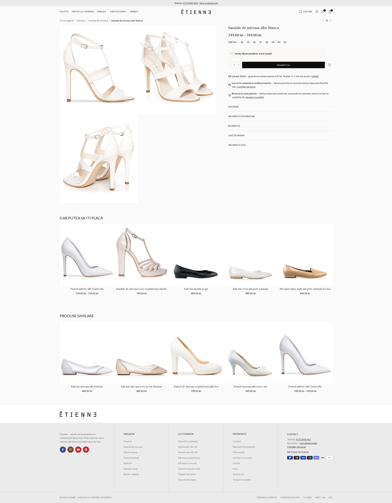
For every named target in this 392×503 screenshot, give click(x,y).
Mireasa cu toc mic (187, 463)
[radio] (242, 42)
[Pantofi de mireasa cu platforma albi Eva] (196, 353)
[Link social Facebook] (63, 450)
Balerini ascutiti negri (196, 288)
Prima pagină (66, 20)
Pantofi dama (130, 452)
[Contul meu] (317, 11)
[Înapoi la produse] (327, 21)
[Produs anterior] (323, 21)
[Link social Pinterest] (86, 450)
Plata (235, 468)
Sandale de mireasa (98, 20)
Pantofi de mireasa (133, 446)
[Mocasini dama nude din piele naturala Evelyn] (305, 255)
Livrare (236, 463)
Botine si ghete (131, 474)
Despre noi (238, 474)
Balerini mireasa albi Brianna (87, 386)
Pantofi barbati (131, 457)
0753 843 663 (190, 3)
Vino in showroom (208, 3)
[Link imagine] (78, 413)
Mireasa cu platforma (189, 457)
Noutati (128, 441)
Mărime (232, 42)
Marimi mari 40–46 (187, 452)
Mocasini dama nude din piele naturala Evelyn (305, 288)
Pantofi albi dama (187, 479)
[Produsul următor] (330, 21)
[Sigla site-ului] (196, 11)
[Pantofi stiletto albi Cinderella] (87, 255)
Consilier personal (296, 446)
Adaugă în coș (283, 65)
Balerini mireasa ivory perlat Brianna (141, 386)
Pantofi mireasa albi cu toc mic (250, 386)
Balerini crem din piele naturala (250, 288)
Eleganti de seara (187, 474)
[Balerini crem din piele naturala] (250, 255)
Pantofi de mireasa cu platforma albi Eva (196, 386)
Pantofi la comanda (188, 441)
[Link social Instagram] (70, 450)
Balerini (128, 463)
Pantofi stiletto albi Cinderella (87, 288)
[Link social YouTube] (78, 450)
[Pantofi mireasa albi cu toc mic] (250, 353)
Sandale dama (130, 468)
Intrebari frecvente (242, 457)
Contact (237, 441)
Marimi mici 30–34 (187, 446)
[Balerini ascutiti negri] (196, 255)
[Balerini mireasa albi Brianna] (87, 353)
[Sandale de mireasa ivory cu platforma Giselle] (141, 255)
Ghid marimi (239, 452)
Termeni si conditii (242, 479)
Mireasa (81, 20)
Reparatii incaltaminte (244, 446)
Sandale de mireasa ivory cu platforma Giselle (141, 288)
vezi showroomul (308, 443)
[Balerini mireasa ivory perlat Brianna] (141, 353)
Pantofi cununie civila (189, 468)
